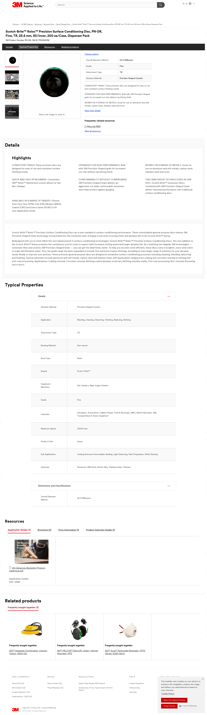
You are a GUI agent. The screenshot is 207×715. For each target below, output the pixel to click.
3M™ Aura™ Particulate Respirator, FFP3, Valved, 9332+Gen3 (125, 652)
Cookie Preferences (49, 708)
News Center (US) (54, 683)
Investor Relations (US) (21, 692)
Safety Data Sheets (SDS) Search (92, 683)
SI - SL (185, 4)
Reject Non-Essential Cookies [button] (174, 700)
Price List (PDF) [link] (94, 127)
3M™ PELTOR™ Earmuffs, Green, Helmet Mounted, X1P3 (77, 652)
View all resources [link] (93, 131)
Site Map (133, 692)
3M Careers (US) (18, 688)
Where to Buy (134, 688)
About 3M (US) (18, 683)
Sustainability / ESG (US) (22, 697)
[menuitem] (9, 47)
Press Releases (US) (55, 688)
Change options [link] (92, 54)
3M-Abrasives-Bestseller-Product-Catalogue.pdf (27, 569)
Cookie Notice (168, 694)
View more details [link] (92, 111)
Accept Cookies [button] (169, 706)
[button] (188, 706)
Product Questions (136, 683)
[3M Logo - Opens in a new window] (28, 5)
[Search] (161, 5)
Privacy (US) (35, 708)
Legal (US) (26, 708)
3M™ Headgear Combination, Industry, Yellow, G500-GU (28, 652)
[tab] (19, 530)
